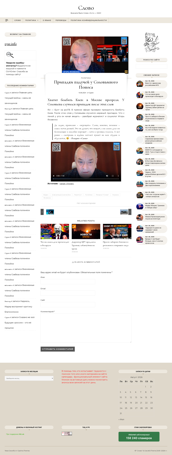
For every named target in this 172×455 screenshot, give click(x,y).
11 (125, 397)
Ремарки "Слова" (102, 195)
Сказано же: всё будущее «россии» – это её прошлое (20, 322)
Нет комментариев (86, 203)
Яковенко (47, 198)
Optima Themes (24, 451)
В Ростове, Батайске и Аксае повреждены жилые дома (155, 163)
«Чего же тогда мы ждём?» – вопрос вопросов (155, 195)
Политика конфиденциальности (89, 20)
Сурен (91, 93)
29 (146, 408)
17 (121, 403)
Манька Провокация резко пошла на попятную (155, 218)
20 (136, 403)
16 (151, 397)
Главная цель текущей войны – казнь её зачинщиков (18, 97)
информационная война (61, 195)
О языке (47, 20)
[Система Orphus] (10, 57)
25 (126, 408)
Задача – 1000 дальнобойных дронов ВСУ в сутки (155, 174)
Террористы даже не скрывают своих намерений (153, 230)
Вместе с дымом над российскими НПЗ (153, 84)
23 (151, 403)
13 (136, 397)
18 (126, 403)
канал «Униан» (67, 184)
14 (141, 397)
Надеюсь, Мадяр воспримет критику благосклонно (18, 306)
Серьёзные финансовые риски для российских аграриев (154, 141)
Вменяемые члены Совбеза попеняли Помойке (18, 130)
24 (121, 408)
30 (151, 408)
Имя (43, 277)
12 (131, 397)
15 (146, 397)
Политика (30, 20)
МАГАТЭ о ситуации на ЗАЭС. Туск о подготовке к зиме (155, 152)
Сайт (43, 300)
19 (131, 403)
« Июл (121, 419)
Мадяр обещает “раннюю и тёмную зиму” (155, 207)
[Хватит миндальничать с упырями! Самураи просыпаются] (126, 212)
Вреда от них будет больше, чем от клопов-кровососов (154, 241)
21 (141, 403)
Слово (86, 7)
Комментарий (48, 311)
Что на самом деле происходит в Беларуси (154, 95)
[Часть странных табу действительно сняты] (46, 212)
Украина (115, 195)
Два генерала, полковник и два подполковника (155, 184)
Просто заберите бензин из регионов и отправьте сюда (155, 119)
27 (136, 408)
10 (121, 397)
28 (141, 408)
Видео (46, 195)
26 (131, 408)
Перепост (78, 195)
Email (43, 288)
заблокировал (139, 437)
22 (146, 403)
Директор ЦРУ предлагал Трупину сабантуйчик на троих (84, 245)
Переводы (60, 20)
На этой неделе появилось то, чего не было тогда (155, 129)
